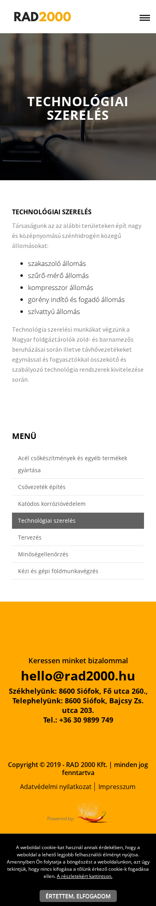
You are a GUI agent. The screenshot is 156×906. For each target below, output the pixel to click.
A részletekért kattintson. (84, 876)
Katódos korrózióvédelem (52, 503)
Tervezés (30, 537)
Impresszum (117, 786)
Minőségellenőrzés (43, 554)
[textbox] (78, 312)
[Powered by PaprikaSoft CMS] (94, 809)
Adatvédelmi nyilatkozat (56, 786)
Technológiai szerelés (47, 520)
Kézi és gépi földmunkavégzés (58, 571)
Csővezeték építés (42, 487)
